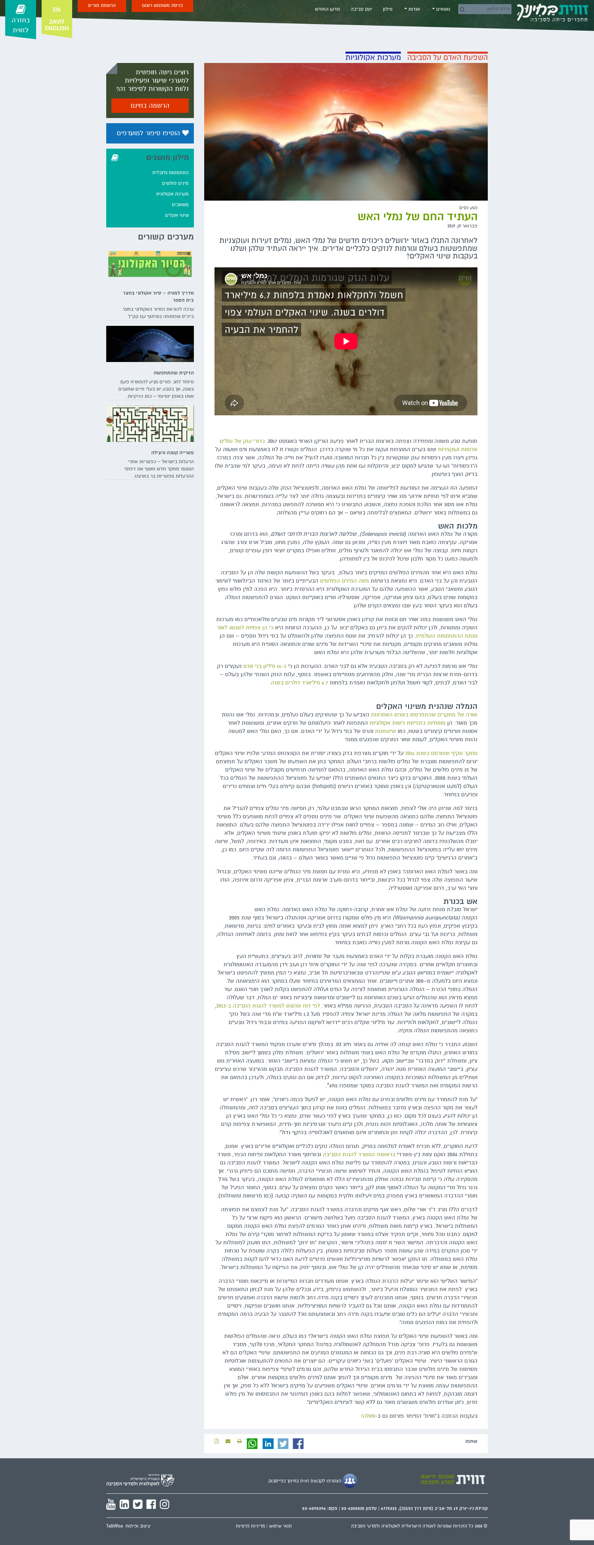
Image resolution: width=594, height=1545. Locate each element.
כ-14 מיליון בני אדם (264, 666)
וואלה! (368, 1416)
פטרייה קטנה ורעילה (172, 452)
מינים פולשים (175, 183)
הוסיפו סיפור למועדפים (149, 133)
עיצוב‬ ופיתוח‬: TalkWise (128, 1526)
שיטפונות (385, 731)
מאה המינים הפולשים (344, 580)
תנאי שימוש (280, 1526)
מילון (388, 9)
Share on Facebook (298, 1443)
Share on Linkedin (268, 1443)
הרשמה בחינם (150, 106)
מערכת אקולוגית (172, 194)
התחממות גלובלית (170, 172)
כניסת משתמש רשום (162, 5)
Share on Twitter (283, 1443)
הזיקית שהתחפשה (174, 373)
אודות (413, 9)
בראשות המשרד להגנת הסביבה (359, 1154)
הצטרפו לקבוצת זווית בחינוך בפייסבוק (305, 1481)
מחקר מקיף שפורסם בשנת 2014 (441, 753)
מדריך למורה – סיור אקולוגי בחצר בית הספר (158, 296)
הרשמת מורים (102, 5)
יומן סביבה (361, 9)
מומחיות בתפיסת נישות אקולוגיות (408, 723)
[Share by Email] (228, 1441)
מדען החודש (327, 9)
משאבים (180, 204)
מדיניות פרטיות (250, 1526)
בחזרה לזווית (21, 25)
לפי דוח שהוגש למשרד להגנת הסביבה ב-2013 (268, 1005)
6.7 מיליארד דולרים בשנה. (299, 682)
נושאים (442, 9)
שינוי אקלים (177, 215)
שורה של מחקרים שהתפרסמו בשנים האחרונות (424, 714)
